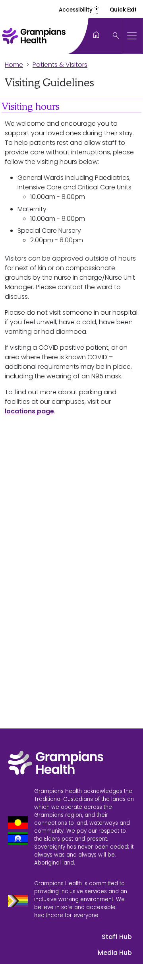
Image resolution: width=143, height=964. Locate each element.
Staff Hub (117, 936)
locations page (29, 411)
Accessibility (79, 9)
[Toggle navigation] (132, 36)
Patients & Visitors (60, 64)
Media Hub (115, 952)
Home (14, 64)
